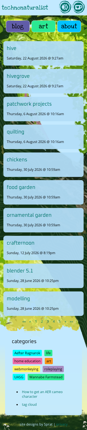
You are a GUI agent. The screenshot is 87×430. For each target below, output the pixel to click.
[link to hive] (65, 7)
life (48, 353)
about (69, 26)
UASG (18, 377)
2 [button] (42, 321)
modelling (18, 298)
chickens (17, 159)
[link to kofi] (78, 7)
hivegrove (18, 76)
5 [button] (60, 321)
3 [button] (48, 321)
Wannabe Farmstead (46, 377)
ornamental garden (29, 215)
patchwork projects (29, 104)
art (43, 26)
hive (11, 48)
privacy (62, 424)
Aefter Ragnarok (27, 353)
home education (27, 361)
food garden (21, 187)
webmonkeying (26, 369)
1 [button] (36, 321)
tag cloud (29, 404)
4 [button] (54, 321)
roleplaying (53, 369)
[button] (24, 321)
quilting (15, 132)
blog (18, 26)
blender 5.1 (20, 271)
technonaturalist (25, 7)
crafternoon (20, 243)
